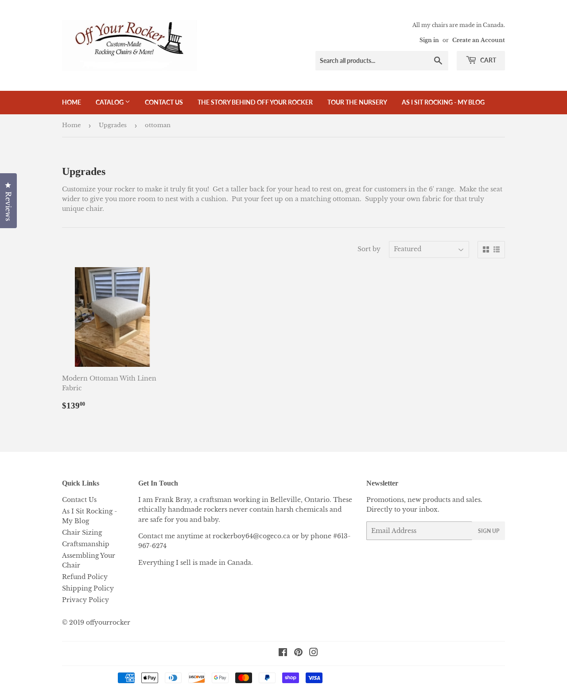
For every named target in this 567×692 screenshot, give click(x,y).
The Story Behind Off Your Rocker (255, 102)
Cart (487, 60)
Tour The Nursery (357, 102)
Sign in (429, 40)
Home (71, 102)
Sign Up (488, 531)
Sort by (369, 249)
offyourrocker (108, 622)
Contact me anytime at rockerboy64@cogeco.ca (214, 536)
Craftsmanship (85, 544)
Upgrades (113, 125)
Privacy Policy (85, 600)
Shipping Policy (88, 588)
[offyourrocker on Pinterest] (298, 653)
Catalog (110, 102)
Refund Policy (85, 577)
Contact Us (164, 102)
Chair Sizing (82, 532)
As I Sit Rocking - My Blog (443, 102)
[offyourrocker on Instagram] (313, 653)
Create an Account (478, 40)
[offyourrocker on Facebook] (282, 653)
